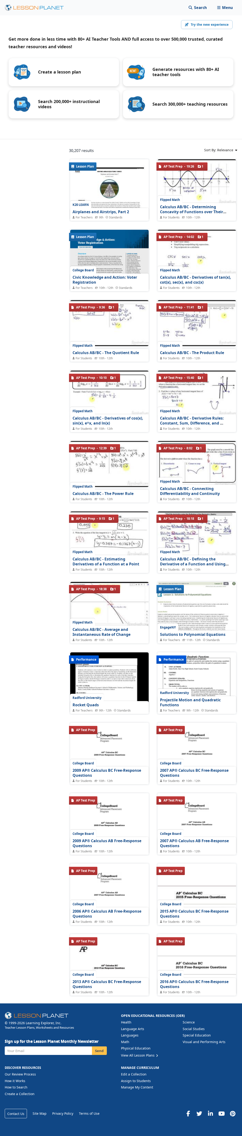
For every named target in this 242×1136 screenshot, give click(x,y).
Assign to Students (136, 1081)
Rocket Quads (86, 704)
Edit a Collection (134, 1074)
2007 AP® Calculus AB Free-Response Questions (194, 843)
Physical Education (136, 1048)
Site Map (40, 1113)
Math (125, 1042)
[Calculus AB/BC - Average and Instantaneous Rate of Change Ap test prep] (109, 605)
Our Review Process (20, 1074)
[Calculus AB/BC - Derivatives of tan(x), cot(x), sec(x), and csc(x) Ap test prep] (196, 253)
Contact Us (15, 1113)
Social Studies (194, 1029)
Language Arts (132, 1029)
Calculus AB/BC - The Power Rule (103, 493)
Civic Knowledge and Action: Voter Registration (105, 280)
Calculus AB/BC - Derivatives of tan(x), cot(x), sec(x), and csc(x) (195, 280)
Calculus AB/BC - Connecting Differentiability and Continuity (190, 491)
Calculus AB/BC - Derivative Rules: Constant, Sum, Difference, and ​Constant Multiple (192, 423)
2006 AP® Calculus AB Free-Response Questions (107, 914)
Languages (129, 1035)
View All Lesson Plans (138, 1055)
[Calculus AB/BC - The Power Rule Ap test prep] (109, 464)
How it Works (15, 1081)
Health (126, 1022)
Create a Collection (20, 1094)
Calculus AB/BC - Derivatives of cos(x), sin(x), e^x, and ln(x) (108, 421)
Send (99, 1050)
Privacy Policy (62, 1113)
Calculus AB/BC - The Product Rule (192, 352)
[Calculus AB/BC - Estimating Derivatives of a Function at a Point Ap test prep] (109, 534)
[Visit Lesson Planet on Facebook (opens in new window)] (188, 1113)
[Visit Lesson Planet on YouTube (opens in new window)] (221, 1113)
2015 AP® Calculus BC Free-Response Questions (194, 914)
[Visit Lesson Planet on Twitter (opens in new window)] (199, 1113)
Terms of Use (89, 1113)
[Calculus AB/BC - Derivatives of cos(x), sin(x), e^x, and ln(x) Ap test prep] (109, 393)
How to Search (16, 1087)
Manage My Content (137, 1087)
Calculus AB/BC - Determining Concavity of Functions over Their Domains (191, 212)
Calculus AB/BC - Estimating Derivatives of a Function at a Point (106, 561)
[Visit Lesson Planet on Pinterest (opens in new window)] (232, 1113)
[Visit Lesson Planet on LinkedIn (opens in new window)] (210, 1113)
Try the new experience (210, 24)
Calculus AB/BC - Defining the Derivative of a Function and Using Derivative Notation (192, 564)
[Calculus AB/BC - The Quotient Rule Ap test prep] (109, 323)
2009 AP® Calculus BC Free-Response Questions (107, 773)
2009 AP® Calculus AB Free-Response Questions (107, 843)
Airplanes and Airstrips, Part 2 (101, 211)
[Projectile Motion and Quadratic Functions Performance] (196, 692)
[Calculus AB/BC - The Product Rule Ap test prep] (196, 323)
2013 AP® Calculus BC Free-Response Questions (107, 984)
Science (189, 1022)
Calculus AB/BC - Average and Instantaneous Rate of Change (101, 632)
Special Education (197, 1035)
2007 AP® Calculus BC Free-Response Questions (194, 773)
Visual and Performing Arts (204, 1042)
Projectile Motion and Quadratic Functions (190, 702)
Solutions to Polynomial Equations (192, 634)
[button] (224, 8)
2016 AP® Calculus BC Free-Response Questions (194, 984)
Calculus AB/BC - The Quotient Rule (106, 352)
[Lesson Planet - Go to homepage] (37, 7)
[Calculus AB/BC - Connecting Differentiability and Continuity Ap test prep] (196, 464)
